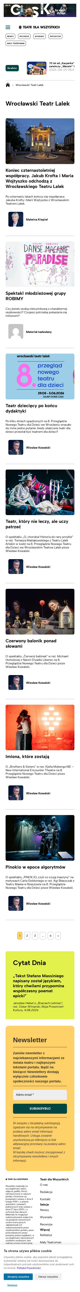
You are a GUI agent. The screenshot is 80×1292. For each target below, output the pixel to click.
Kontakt (45, 1199)
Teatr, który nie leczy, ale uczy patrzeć (37, 524)
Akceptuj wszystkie (18, 1276)
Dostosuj (12, 1285)
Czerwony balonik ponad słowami (31, 643)
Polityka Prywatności (29, 1267)
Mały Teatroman (15, 43)
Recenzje (24, 36)
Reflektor (55, 36)
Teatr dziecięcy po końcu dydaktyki (31, 408)
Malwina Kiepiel (37, 219)
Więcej (45, 1229)
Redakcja (46, 1192)
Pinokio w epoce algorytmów (35, 867)
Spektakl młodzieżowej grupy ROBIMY (36, 296)
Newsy (10, 36)
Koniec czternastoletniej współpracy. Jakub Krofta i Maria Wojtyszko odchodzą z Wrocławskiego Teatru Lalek (39, 178)
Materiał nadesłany (39, 332)
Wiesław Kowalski (38, 447)
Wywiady (39, 36)
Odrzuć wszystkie (48, 1276)
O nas (44, 1184)
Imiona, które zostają (27, 756)
